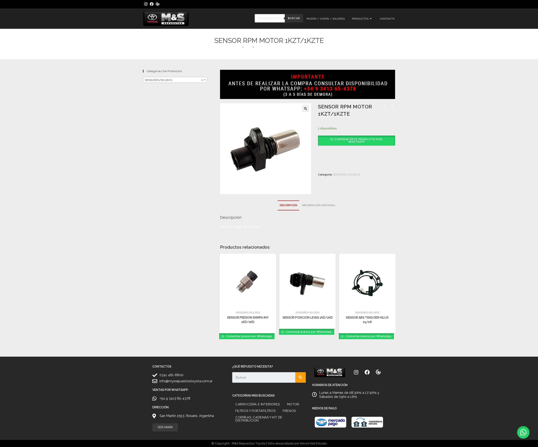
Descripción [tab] (288, 205)
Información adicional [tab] (319, 205)
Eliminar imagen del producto (240, 226)
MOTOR (293, 404)
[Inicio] (239, 47)
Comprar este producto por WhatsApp (358, 140)
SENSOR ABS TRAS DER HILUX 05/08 (367, 320)
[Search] (300, 377)
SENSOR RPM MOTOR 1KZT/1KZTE (277, 47)
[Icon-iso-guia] (378, 372)
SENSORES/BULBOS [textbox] (174, 80)
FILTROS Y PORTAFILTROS (255, 411)
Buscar (294, 18)
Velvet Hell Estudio (313, 443)
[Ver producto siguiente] (392, 106)
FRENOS (289, 411)
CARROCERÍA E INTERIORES (257, 404)
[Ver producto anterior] (385, 106)
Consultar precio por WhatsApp (248, 336)
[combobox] (175, 80)
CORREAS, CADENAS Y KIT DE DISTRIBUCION (258, 418)
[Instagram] (356, 372)
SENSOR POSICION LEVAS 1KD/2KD (307, 317)
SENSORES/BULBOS (346, 174)
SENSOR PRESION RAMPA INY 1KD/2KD (248, 320)
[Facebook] (367, 372)
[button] (305, 108)
